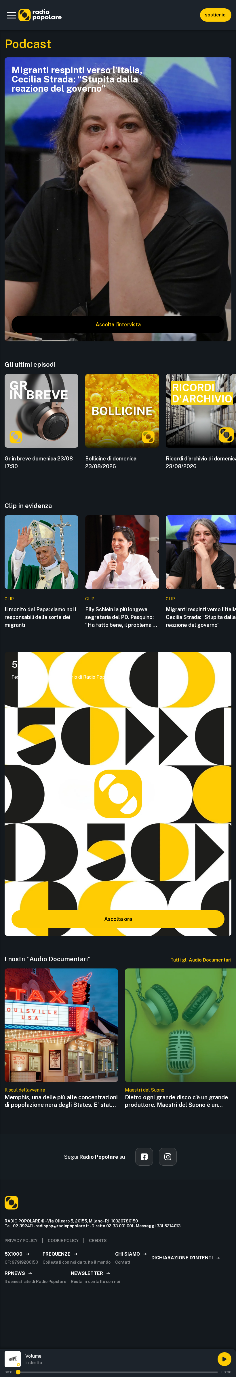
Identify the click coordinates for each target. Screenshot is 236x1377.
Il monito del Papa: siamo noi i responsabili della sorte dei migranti (40, 617)
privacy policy (21, 1240)
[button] (11, 15)
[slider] (18, 1372)
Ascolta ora (118, 919)
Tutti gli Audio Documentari (200, 960)
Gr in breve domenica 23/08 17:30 (39, 462)
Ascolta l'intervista (118, 324)
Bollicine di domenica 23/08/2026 (110, 462)
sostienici (216, 15)
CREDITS (98, 1240)
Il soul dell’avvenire (25, 1090)
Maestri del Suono (144, 1090)
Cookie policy (63, 1240)
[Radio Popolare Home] (40, 15)
